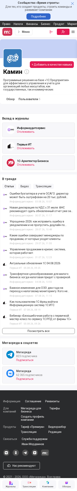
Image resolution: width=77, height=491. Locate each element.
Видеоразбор (57, 426)
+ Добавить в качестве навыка (52, 64)
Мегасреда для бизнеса (31, 410)
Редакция (54, 431)
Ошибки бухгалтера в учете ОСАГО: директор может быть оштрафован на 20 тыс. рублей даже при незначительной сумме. (39, 195)
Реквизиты (52, 401)
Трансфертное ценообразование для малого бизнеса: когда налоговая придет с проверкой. (40, 275)
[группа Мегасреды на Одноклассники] (16, 454)
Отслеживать (26, 131)
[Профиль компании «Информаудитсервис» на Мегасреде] (10, 129)
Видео (25, 186)
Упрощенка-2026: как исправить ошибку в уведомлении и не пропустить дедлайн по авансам (37, 223)
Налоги (18, 24)
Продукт (59, 24)
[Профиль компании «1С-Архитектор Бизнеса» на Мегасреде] (10, 162)
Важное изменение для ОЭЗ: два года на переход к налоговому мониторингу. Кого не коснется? (39, 289)
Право (6, 24)
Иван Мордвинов (33, 444)
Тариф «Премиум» (32, 426)
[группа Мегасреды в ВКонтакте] (6, 454)
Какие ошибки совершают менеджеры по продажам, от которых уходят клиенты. (37, 237)
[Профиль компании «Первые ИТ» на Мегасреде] (10, 146)
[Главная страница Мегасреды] (7, 32)
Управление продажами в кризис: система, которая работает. (38, 251)
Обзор (10, 99)
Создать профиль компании (32, 418)
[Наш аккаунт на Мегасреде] (45, 454)
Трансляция (29, 431)
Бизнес (45, 24)
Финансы (32, 24)
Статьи (9, 186)
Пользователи (29, 99)
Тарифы (54, 408)
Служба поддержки (34, 439)
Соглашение (33, 401)
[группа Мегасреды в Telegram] (25, 454)
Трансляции (43, 186)
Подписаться (24, 360)
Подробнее (38, 16)
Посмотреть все (38, 331)
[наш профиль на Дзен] (35, 454)
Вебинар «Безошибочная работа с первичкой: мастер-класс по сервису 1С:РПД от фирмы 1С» (40, 317)
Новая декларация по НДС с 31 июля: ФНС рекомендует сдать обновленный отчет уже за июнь (40, 209)
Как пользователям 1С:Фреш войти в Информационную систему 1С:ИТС (34, 303)
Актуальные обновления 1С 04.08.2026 (35, 263)
